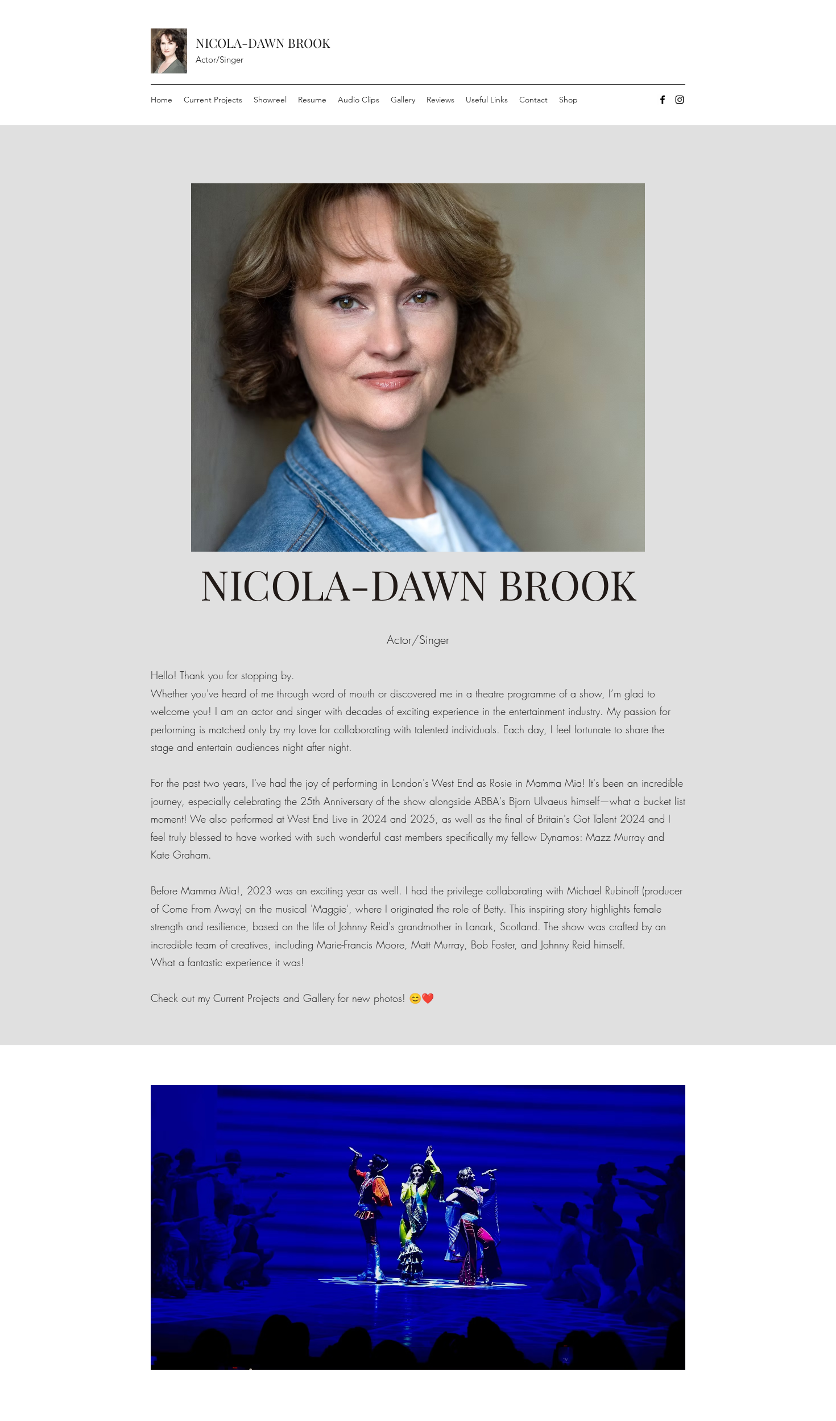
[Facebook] (662, 99)
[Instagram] (679, 99)
